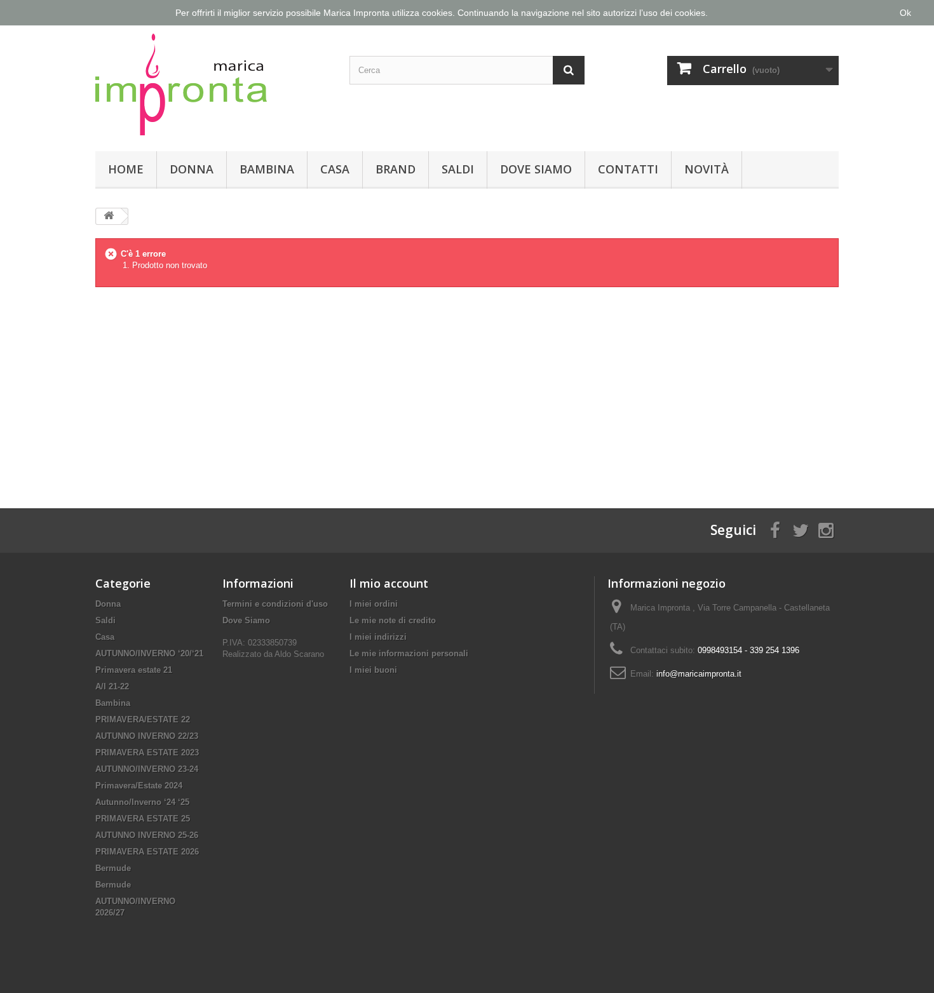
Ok (905, 13)
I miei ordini (373, 604)
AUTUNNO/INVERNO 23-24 (146, 769)
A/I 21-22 (112, 686)
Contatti (628, 169)
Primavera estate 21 (133, 670)
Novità (706, 169)
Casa (334, 169)
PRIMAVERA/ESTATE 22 (142, 719)
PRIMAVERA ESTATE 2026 (147, 851)
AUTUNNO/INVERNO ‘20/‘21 (149, 653)
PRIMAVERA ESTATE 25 (142, 818)
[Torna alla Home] (109, 216)
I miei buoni (373, 670)
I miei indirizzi (378, 637)
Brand (396, 169)
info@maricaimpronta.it (698, 674)
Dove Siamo (536, 169)
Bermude (113, 868)
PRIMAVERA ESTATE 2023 (147, 752)
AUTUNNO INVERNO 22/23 (146, 736)
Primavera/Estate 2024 (138, 785)
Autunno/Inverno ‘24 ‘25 (142, 802)
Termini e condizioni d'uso (275, 604)
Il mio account (388, 583)
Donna (191, 169)
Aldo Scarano (299, 654)
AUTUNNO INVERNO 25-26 (146, 835)
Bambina (267, 169)
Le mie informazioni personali (408, 653)
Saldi (458, 169)
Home (126, 169)
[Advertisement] (467, 387)
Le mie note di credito (392, 620)
